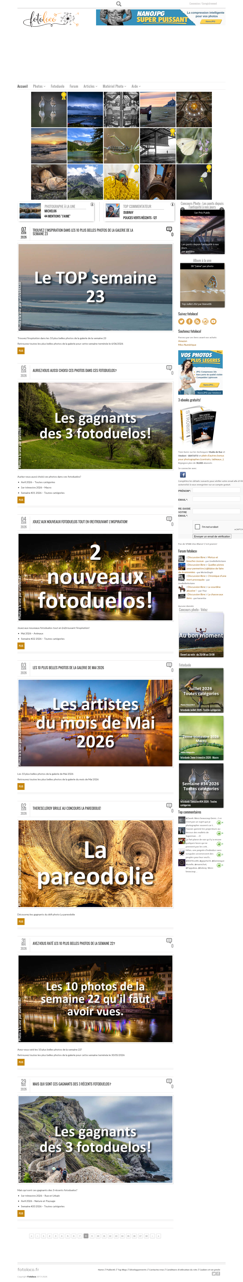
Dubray (128, 212)
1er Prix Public (202, 212)
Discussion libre (196, 557)
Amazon (182, 340)
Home (101, 1270)
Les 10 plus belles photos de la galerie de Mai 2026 (68, 667)
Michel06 (50, 211)
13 (116, 1236)
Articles (88, 86)
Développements (138, 1270)
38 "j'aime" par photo (202, 266)
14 (122, 1236)
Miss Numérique (187, 344)
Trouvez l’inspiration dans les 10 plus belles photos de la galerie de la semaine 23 (83, 232)
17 (140, 1236)
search (118, 4)
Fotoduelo (57, 86)
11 (104, 1236)
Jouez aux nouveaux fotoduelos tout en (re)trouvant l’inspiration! (80, 522)
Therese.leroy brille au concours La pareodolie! (67, 808)
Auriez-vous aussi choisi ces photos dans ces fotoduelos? (75, 370)
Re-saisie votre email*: (184, 512)
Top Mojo (122, 1270)
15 (128, 1236)
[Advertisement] (121, 55)
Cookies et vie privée (210, 1270)
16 (134, 1236)
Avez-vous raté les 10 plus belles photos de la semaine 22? (74, 943)
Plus (21, 350)
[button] (183, 474)
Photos (36, 86)
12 (110, 1236)
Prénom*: (184, 490)
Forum (74, 86)
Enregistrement (209, 3)
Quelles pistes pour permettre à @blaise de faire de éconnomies (201, 568)
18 (146, 1236)
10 (98, 1236)
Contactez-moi (156, 1270)
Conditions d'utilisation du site (182, 1270)
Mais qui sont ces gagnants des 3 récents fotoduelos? (72, 1084)
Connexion (194, 3)
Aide (133, 86)
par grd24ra (188, 251)
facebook (218, 1274)
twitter (214, 1274)
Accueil (22, 86)
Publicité (111, 1270)
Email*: (183, 499)
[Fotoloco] (51, 18)
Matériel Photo (111, 86)
